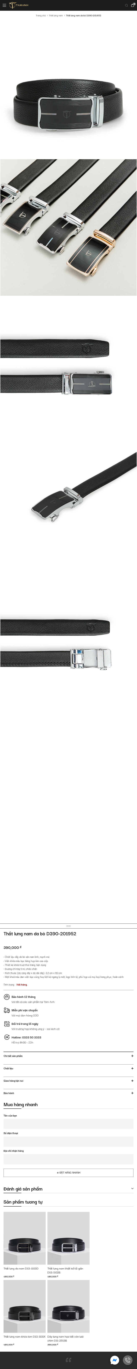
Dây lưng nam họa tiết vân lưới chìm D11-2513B (65, 1338)
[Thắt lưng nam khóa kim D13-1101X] (25, 1306)
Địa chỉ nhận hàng (14, 1151)
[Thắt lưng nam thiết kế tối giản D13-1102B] (68, 1238)
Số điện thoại (11, 1133)
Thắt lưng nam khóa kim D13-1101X (24, 1336)
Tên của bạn (10, 1115)
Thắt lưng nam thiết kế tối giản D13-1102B (65, 1270)
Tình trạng (9, 984)
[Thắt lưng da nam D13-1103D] (25, 1238)
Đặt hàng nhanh (70, 1172)
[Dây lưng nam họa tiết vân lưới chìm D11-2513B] (68, 1306)
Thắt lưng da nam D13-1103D (21, 1268)
